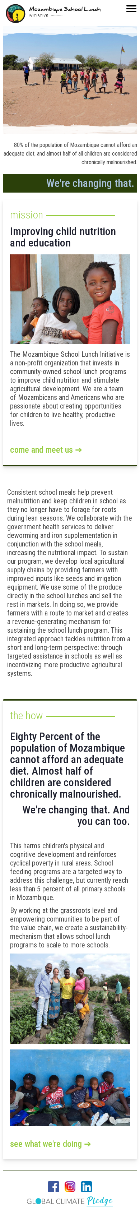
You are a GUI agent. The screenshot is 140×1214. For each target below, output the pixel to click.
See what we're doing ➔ (50, 1144)
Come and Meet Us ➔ (46, 450)
